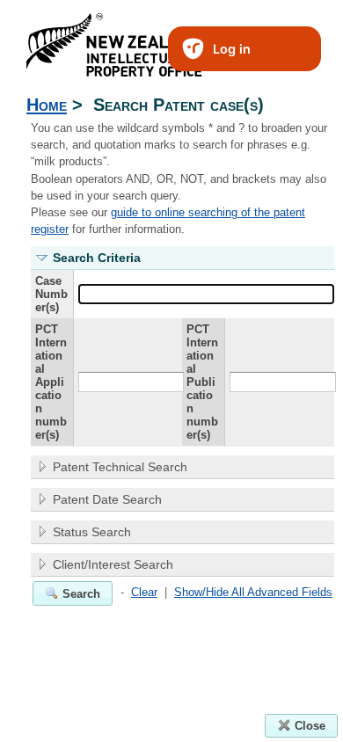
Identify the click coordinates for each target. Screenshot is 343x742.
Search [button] (81, 593)
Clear (144, 592)
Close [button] (310, 725)
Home (46, 104)
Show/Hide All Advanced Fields (253, 592)
